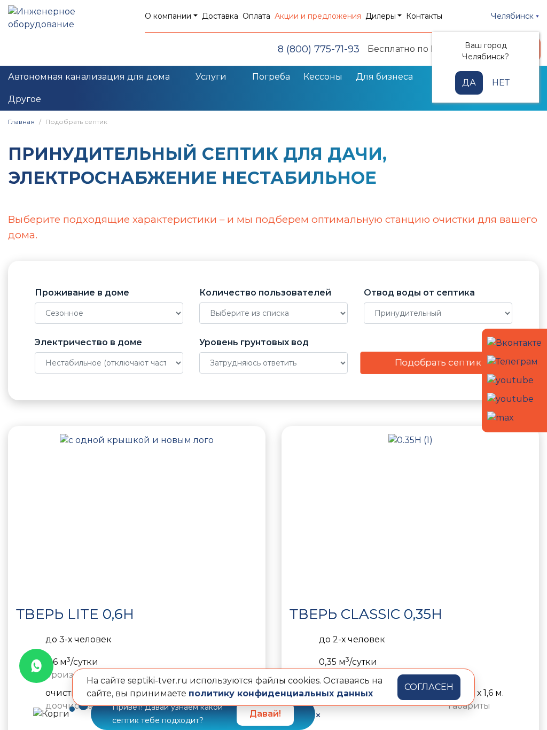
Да (469, 82)
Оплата (256, 16)
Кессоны (322, 77)
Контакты (424, 16)
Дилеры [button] (380, 16)
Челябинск (513, 16)
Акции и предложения (318, 16)
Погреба (271, 77)
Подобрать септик (438, 362)
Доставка (220, 16)
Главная (21, 122)
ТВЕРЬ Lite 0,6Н (75, 614)
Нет (501, 82)
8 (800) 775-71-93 (319, 49)
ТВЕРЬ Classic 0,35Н (366, 614)
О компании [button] (168, 16)
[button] (26, 514)
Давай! (265, 714)
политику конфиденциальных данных (281, 693)
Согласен (429, 687)
